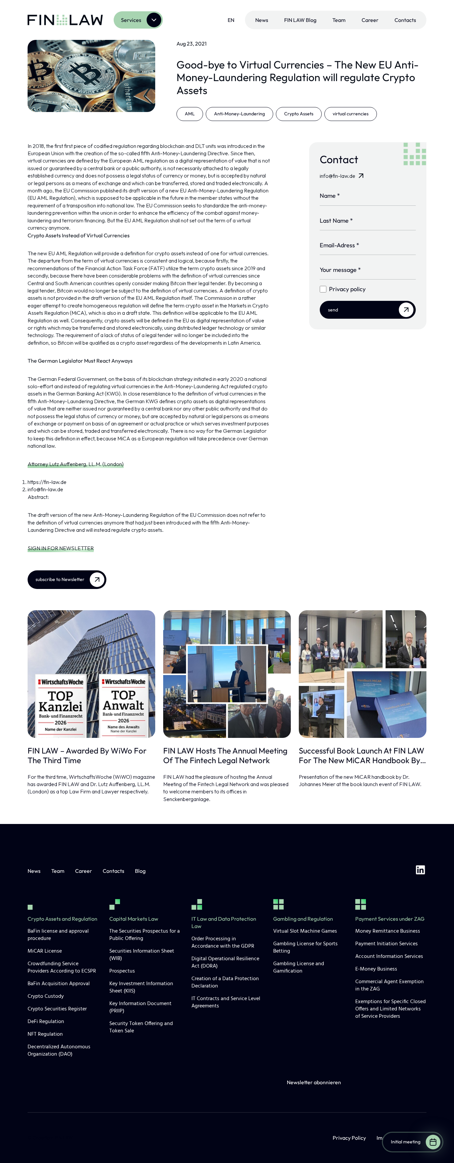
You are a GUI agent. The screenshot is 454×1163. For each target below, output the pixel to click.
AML (190, 114)
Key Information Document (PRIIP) (140, 1007)
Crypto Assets (298, 114)
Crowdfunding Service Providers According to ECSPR (62, 968)
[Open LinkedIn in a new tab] (420, 871)
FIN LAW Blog (300, 20)
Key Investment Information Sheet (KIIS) (141, 987)
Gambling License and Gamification (298, 968)
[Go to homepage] (65, 20)
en (231, 20)
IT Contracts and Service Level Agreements (225, 1002)
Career (370, 20)
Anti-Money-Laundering (239, 114)
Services (131, 20)
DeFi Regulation (46, 1021)
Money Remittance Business (387, 931)
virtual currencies (351, 114)
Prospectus (122, 971)
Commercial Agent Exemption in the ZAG (389, 985)
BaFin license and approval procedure (58, 935)
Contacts (405, 20)
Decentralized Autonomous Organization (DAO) (59, 1051)
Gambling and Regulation (303, 918)
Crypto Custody (46, 996)
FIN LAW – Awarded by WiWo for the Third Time (87, 755)
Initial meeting (405, 1142)
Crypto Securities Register (57, 1009)
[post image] (91, 674)
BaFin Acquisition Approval (59, 984)
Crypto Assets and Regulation (62, 918)
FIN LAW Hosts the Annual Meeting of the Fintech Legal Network (225, 755)
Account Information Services (389, 956)
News (261, 20)
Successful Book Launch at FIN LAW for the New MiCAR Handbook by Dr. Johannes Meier (361, 755)
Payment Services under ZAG (389, 918)
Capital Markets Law (133, 918)
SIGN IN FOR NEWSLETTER (61, 548)
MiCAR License (45, 951)
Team (339, 20)
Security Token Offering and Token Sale (141, 1027)
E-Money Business (376, 969)
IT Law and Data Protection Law (223, 922)
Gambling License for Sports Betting (305, 948)
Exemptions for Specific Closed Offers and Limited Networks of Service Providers (390, 1009)
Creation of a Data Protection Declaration (225, 982)
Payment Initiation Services (386, 944)
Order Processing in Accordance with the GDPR (222, 943)
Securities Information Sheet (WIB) (141, 955)
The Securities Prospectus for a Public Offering (144, 935)
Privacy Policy (349, 1137)
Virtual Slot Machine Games (305, 931)
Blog (140, 871)
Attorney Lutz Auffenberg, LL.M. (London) (76, 464)
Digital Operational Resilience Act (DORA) (225, 963)
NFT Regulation (45, 1034)
